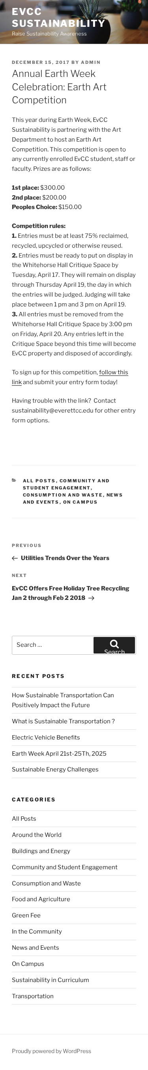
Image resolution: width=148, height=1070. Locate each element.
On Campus (80, 502)
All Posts (39, 481)
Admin (91, 62)
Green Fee (26, 915)
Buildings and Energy (41, 851)
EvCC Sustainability (59, 17)
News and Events (35, 947)
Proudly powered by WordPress (51, 1051)
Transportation (33, 996)
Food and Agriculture (41, 899)
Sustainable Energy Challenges (55, 769)
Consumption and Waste (63, 495)
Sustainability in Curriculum (50, 980)
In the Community (37, 931)
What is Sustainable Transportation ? (63, 721)
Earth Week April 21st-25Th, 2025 (59, 753)
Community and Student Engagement (65, 867)
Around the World (37, 834)
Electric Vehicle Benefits (46, 737)
